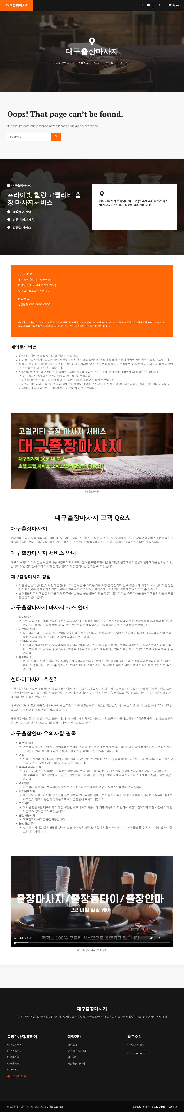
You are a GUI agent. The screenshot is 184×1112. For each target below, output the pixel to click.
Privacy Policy (141, 1106)
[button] (159, 5)
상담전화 (23, 304)
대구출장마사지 (17, 5)
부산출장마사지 (16, 1076)
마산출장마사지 (76, 1063)
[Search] (56, 137)
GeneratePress (55, 1106)
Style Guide (158, 1106)
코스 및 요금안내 (76, 1051)
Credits (173, 1106)
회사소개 (72, 1044)
